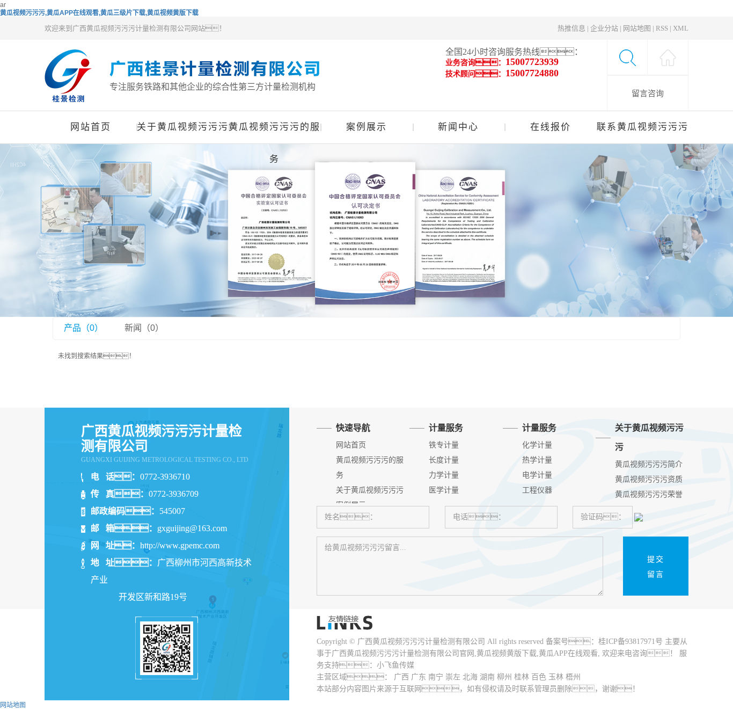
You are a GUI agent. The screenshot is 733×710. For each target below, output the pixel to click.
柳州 (504, 677)
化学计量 (537, 445)
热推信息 (571, 28)
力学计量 (444, 475)
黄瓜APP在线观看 (568, 653)
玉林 (555, 677)
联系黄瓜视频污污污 (642, 127)
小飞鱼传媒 (395, 665)
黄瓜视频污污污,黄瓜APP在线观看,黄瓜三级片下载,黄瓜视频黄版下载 (99, 13)
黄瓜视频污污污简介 (649, 464)
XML (680, 28)
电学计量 (537, 475)
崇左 (452, 677)
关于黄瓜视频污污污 (182, 127)
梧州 (573, 677)
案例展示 (366, 127)
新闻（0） (144, 327)
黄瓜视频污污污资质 (649, 479)
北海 (470, 677)
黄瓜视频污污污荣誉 (649, 494)
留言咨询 (648, 93)
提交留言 (655, 566)
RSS (662, 28)
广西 (401, 677)
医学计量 (444, 490)
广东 (418, 677)
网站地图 (637, 28)
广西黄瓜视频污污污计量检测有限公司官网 (403, 653)
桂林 (521, 677)
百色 (538, 677)
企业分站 (604, 28)
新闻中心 (458, 127)
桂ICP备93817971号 (630, 641)
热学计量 (537, 460)
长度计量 (444, 460)
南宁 (435, 677)
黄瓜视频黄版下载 (507, 653)
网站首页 (90, 127)
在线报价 (550, 127)
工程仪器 (537, 490)
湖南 (487, 677)
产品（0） (83, 327)
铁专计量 (444, 445)
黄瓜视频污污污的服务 (274, 132)
